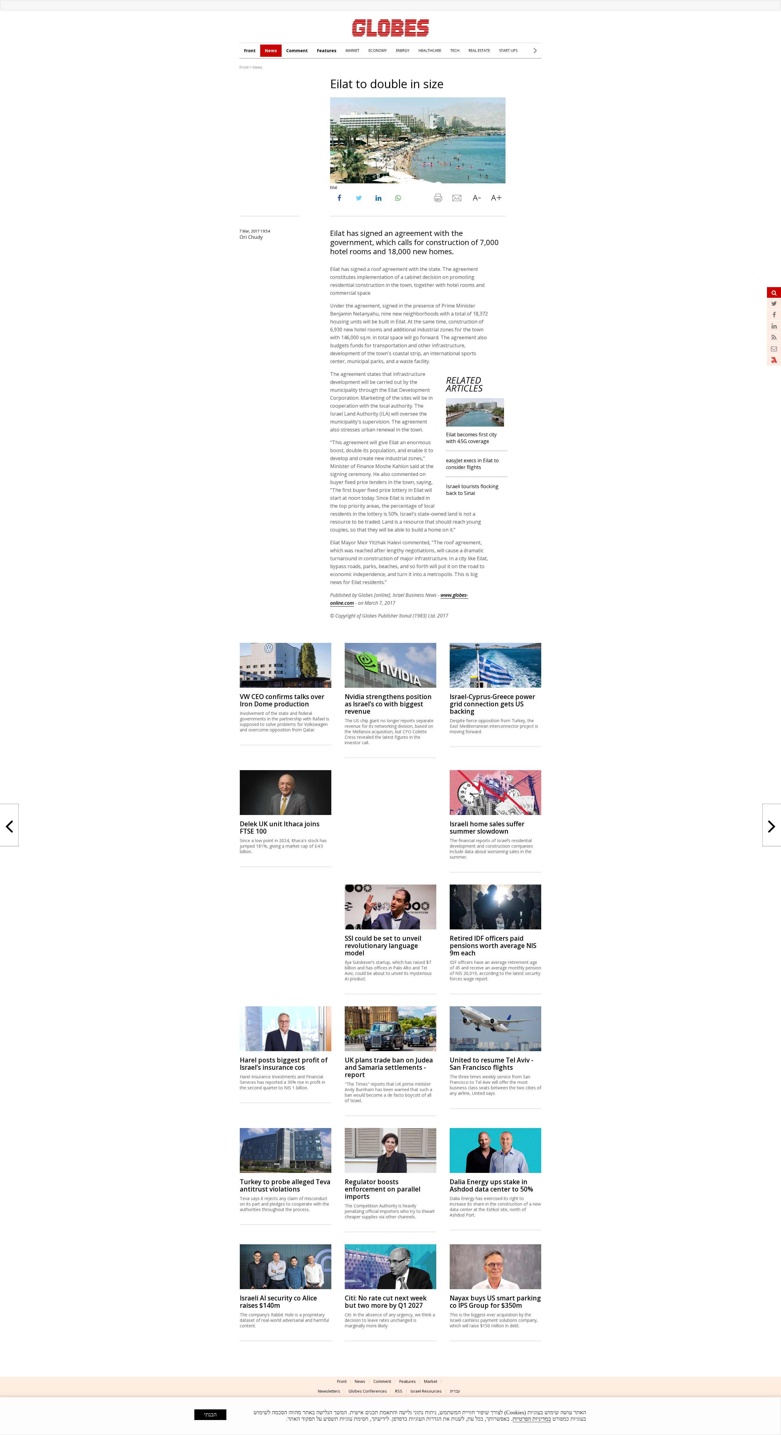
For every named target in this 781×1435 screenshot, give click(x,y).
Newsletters (329, 1391)
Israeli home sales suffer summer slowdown (487, 827)
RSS (398, 1391)
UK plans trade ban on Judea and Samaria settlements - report (389, 1067)
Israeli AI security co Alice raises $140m (278, 1302)
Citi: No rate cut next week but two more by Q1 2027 (385, 1302)
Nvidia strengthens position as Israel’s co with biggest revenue (388, 704)
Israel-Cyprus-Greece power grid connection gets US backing (492, 704)
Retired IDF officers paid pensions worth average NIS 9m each (493, 945)
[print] (438, 199)
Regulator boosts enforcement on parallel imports (382, 1189)
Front (250, 50)
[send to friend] (457, 199)
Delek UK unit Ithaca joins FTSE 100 (279, 827)
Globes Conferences (367, 1391)
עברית (455, 1391)
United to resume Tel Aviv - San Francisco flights (491, 1064)
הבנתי (210, 1415)
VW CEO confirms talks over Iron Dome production (282, 700)
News (271, 50)
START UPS (508, 50)
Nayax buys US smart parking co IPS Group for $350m (495, 1302)
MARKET (352, 50)
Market (430, 1381)
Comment (297, 50)
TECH (454, 50)
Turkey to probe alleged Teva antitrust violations (285, 1185)
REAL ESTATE (479, 50)
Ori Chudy (251, 237)
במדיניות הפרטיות (532, 1419)
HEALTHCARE (430, 50)
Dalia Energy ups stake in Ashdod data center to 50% (491, 1185)
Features (327, 50)
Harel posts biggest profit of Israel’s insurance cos (284, 1064)
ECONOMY (378, 50)
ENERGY (402, 50)
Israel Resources (426, 1391)
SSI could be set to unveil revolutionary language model (383, 945)
